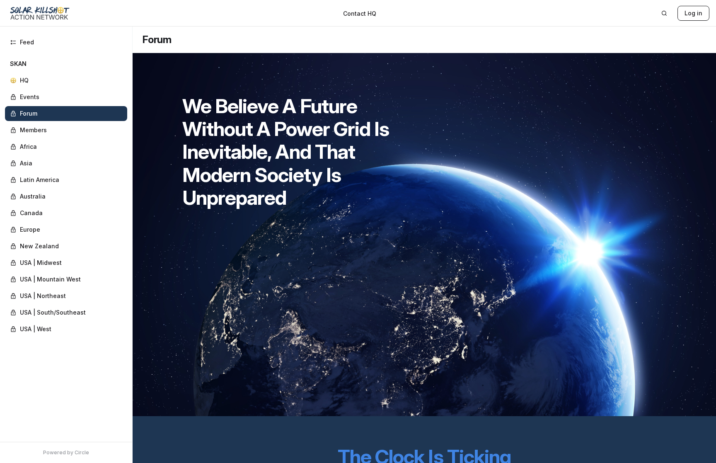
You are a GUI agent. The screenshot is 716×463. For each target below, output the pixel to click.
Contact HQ (359, 13)
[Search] (664, 13)
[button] (66, 196)
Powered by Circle (66, 452)
